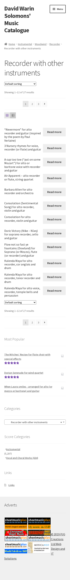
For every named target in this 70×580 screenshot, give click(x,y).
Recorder (54, 44)
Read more (54, 132)
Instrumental (25, 44)
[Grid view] (7, 115)
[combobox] (35, 422)
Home (12, 44)
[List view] (13, 115)
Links (11, 485)
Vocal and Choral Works (22, 458)
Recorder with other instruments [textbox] (34, 422)
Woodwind (40, 44)
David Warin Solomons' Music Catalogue (19, 19)
